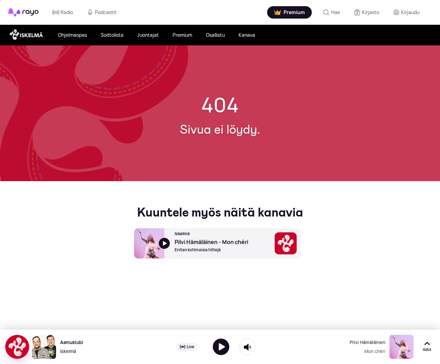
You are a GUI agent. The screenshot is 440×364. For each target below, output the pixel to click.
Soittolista (112, 35)
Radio (66, 12)
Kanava (247, 35)
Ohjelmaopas (72, 35)
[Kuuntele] (221, 347)
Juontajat (148, 35)
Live (190, 347)
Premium (182, 35)
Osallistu (215, 35)
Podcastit (106, 12)
